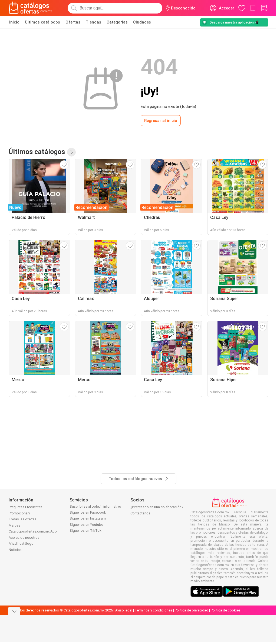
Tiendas (93, 22)
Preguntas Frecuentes (25, 507)
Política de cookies (225, 610)
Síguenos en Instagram (88, 518)
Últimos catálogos (42, 22)
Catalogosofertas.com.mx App (33, 531)
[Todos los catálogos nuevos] (71, 152)
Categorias (117, 22)
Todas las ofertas (23, 519)
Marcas (14, 525)
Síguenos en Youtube (86, 525)
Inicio (14, 22)
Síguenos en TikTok (85, 530)
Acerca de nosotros (24, 537)
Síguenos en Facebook (88, 512)
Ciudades (142, 22)
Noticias (15, 550)
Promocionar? (20, 513)
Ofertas (72, 22)
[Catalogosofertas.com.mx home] (30, 8)
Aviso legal (123, 610)
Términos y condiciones (153, 610)
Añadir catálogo (21, 543)
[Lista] (264, 8)
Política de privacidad (191, 610)
